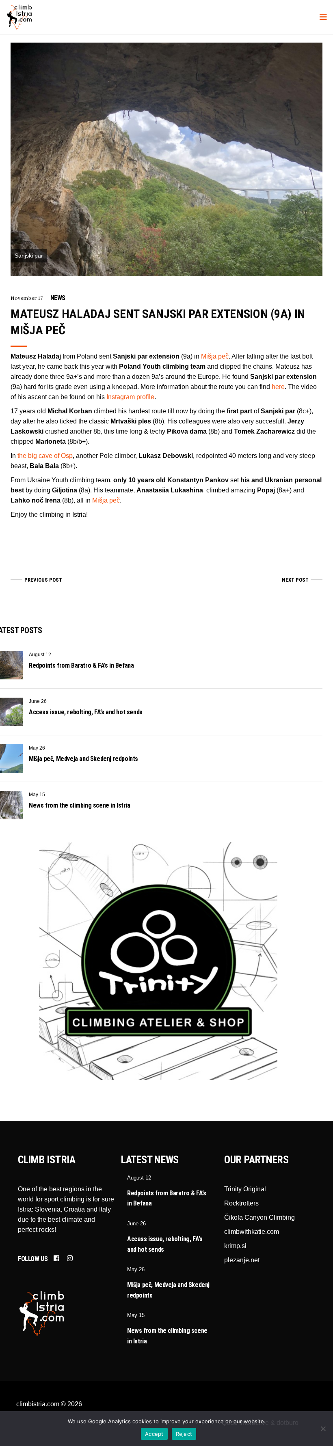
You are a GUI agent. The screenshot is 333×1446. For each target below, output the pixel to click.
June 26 (38, 701)
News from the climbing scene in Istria (79, 805)
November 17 (27, 298)
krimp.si (235, 1245)
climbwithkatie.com (251, 1231)
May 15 (37, 794)
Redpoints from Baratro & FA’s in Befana (81, 665)
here (278, 386)
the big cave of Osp (45, 455)
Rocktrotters (241, 1203)
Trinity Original (245, 1189)
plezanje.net (241, 1260)
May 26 (37, 748)
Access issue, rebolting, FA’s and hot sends (86, 712)
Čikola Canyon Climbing (259, 1217)
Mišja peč (215, 356)
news (57, 298)
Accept (154, 1434)
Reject (184, 1434)
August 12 (40, 654)
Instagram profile (130, 396)
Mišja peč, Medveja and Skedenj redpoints (83, 759)
